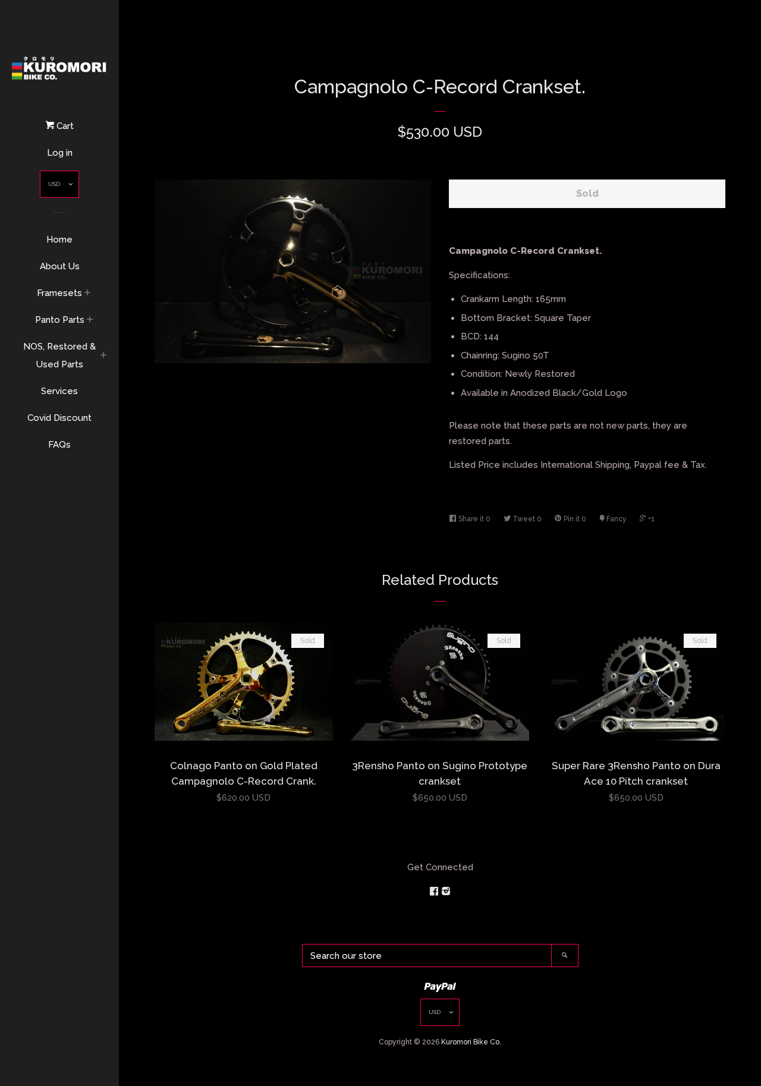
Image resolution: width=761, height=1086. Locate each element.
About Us (60, 266)
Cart (64, 126)
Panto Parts (59, 319)
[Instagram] (446, 891)
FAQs (59, 444)
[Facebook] (435, 891)
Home (59, 239)
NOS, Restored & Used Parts (59, 355)
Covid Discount (59, 418)
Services (59, 391)
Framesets (59, 293)
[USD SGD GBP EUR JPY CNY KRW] (59, 187)
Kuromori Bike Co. (471, 1042)
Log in (60, 152)
